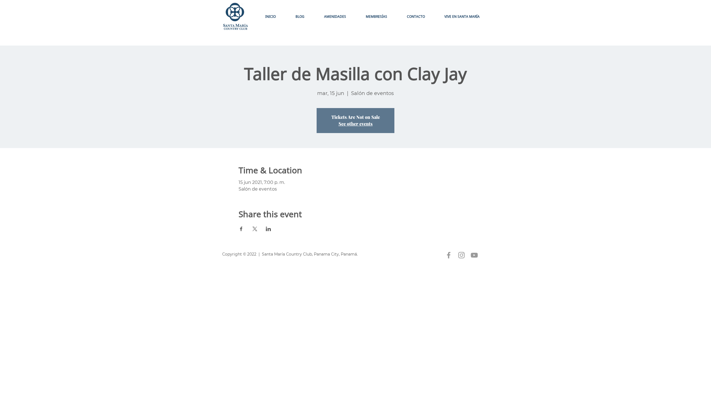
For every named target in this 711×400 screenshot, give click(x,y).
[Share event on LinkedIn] (268, 229)
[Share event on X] (254, 229)
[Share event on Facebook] (241, 229)
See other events (356, 124)
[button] (376, 16)
